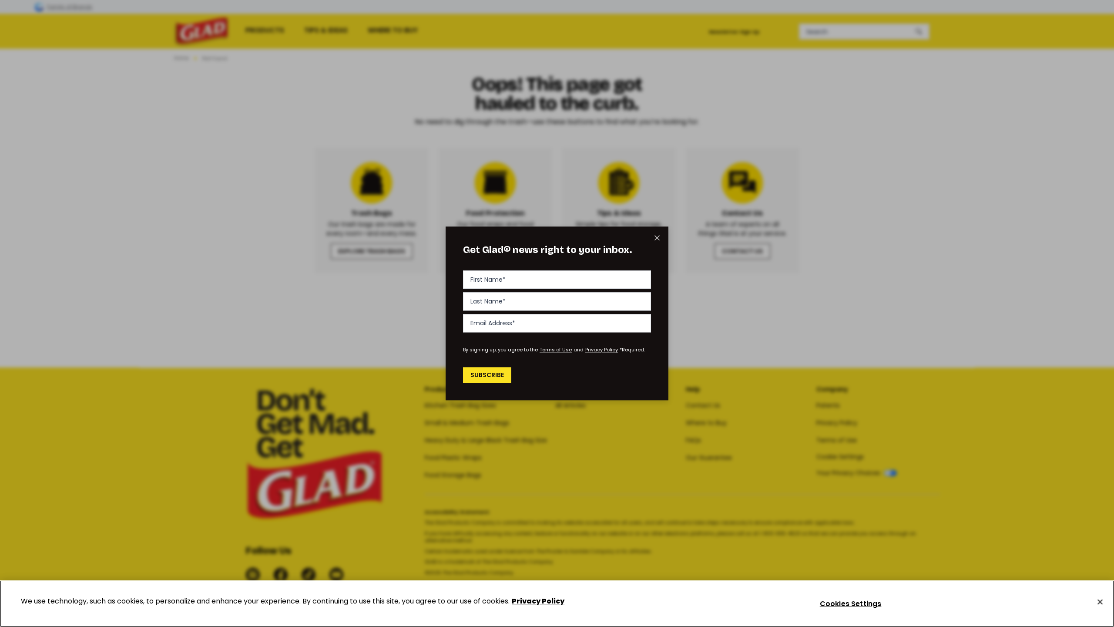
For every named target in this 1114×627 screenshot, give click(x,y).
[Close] (1100, 602)
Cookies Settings (851, 604)
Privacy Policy (601, 349)
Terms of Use (556, 349)
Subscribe (487, 375)
